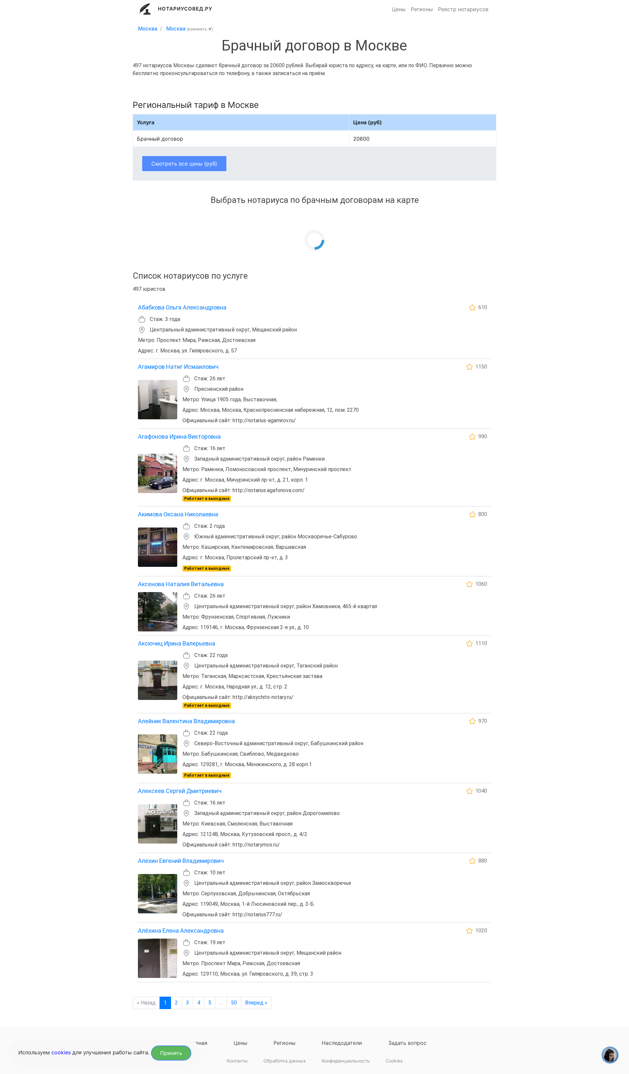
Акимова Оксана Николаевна (178, 514)
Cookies (394, 1061)
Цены (399, 9)
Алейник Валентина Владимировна (186, 721)
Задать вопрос (407, 1043)
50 (234, 1003)
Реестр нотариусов (463, 9)
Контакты (237, 1061)
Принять (171, 1053)
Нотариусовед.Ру (185, 9)
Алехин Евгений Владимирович (181, 860)
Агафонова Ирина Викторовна (179, 436)
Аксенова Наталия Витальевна (181, 584)
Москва (147, 29)
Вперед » (256, 1003)
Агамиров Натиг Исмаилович (178, 366)
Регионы (422, 9)
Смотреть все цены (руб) (184, 163)
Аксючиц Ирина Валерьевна (176, 643)
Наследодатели (342, 1043)
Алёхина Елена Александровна (181, 930)
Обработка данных (284, 1061)
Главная (197, 1043)
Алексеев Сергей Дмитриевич (179, 790)
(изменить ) (200, 29)
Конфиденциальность (346, 1061)
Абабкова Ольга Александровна (182, 307)
